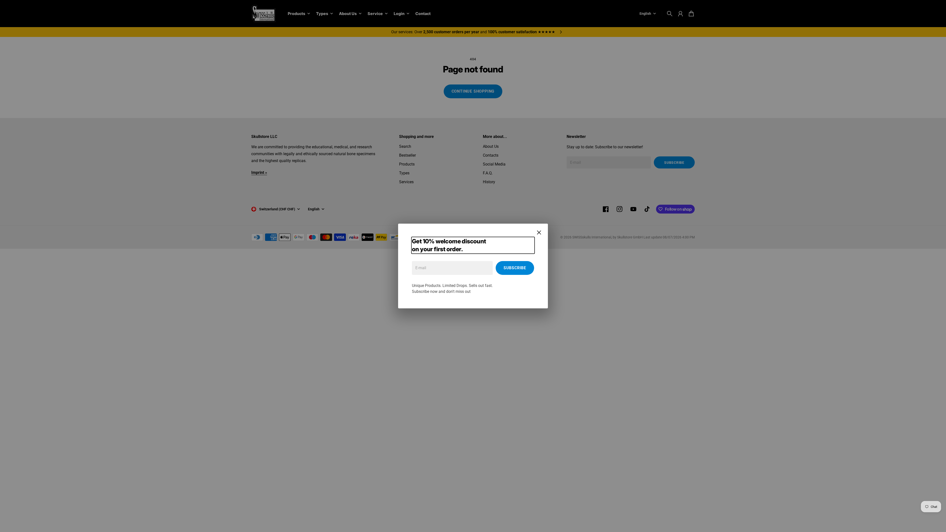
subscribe (515, 268)
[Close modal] (539, 232)
